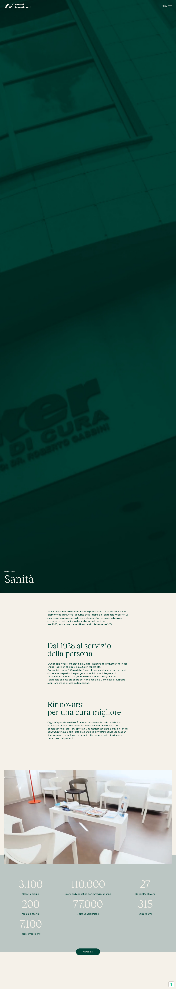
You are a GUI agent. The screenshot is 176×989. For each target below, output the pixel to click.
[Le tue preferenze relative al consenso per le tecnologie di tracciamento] (171, 984)
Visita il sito (88, 952)
